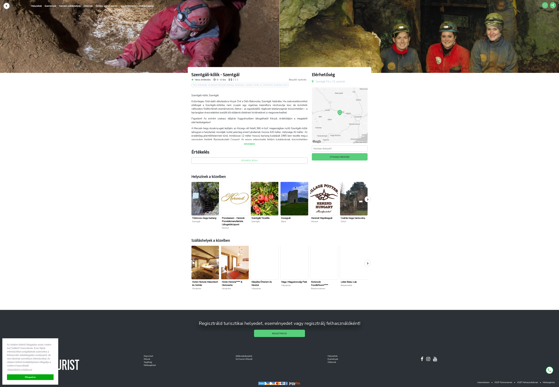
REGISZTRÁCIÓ (279, 333)
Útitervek (88, 6)
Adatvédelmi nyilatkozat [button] (19, 369)
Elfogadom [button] (30, 377)
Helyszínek (36, 6)
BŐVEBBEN (249, 144)
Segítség (148, 362)
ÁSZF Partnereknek (503, 382)
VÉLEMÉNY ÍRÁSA (249, 160)
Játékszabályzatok (244, 356)
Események (50, 6)
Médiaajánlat (150, 365)
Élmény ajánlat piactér (107, 6)
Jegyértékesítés (128, 6)
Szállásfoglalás (146, 6)
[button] (367, 199)
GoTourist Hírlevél (244, 359)
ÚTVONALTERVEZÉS (340, 157)
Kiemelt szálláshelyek (70, 6)
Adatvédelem (483, 382)
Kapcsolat (148, 356)
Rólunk (147, 359)
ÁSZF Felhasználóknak (527, 382)
